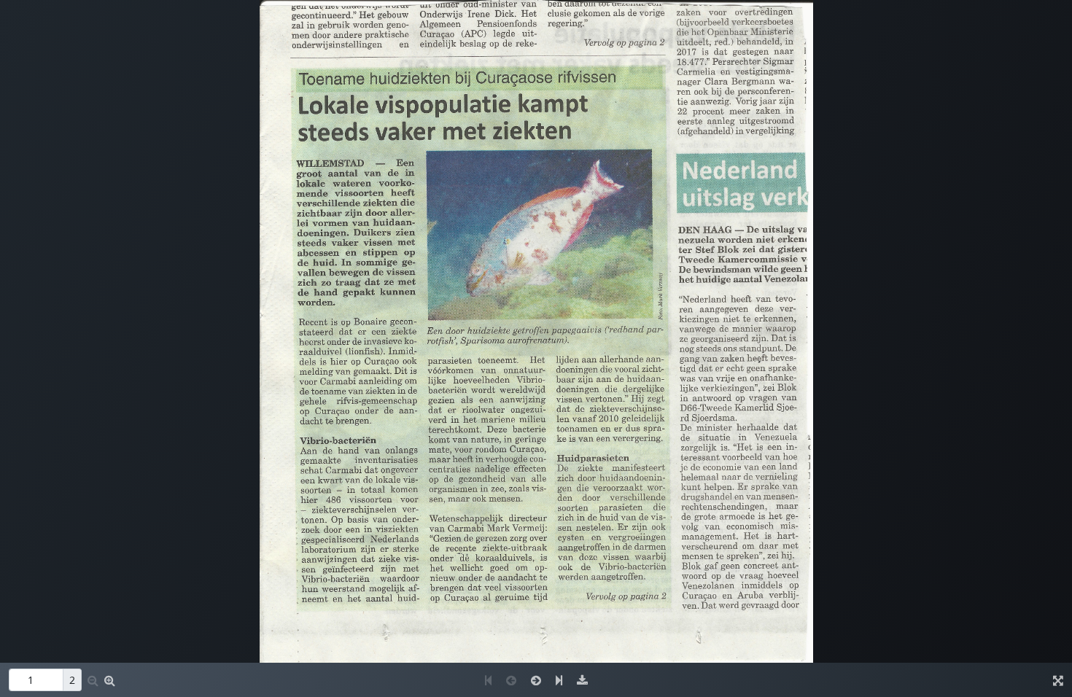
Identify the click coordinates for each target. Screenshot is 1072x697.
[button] (109, 680)
